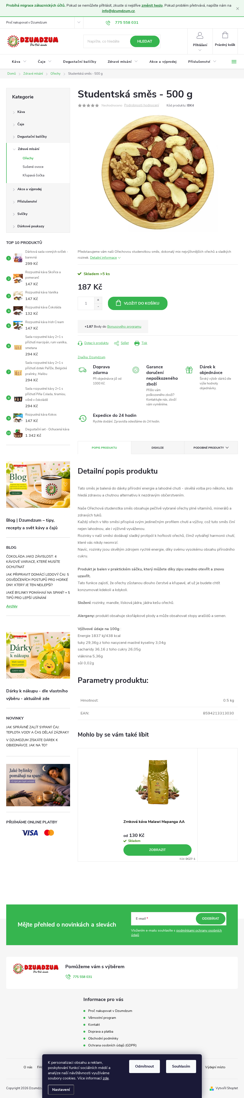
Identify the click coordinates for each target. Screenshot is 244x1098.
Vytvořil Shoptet (227, 1088)
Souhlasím (181, 1066)
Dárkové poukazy (30, 226)
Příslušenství (27, 201)
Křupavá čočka (33, 175)
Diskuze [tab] (158, 448)
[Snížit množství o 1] (98, 306)
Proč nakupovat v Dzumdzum (26, 22)
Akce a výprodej (29, 189)
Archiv (11, 606)
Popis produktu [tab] (104, 448)
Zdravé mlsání (28, 149)
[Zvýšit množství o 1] (98, 300)
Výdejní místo (215, 1067)
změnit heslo (152, 5)
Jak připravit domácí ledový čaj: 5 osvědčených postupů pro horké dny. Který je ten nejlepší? (37, 579)
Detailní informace (103, 257)
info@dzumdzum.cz (118, 11)
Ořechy (28, 158)
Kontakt (94, 1024)
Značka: (91, 357)
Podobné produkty (208, 448)
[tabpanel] (158, 804)
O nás (28, 1067)
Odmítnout (144, 1066)
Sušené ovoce (33, 167)
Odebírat (210, 918)
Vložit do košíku (141, 303)
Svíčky (22, 214)
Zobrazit (157, 850)
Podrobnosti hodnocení (141, 105)
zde (106, 1078)
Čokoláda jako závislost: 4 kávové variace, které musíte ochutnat (33, 561)
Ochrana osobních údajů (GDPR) (112, 1045)
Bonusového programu (124, 326)
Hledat (144, 41)
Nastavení (61, 1089)
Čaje (20, 124)
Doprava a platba (100, 1031)
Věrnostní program (102, 1017)
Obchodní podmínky (103, 1038)
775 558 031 (82, 977)
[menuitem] (19, 61)
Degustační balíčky (32, 136)
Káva (21, 112)
